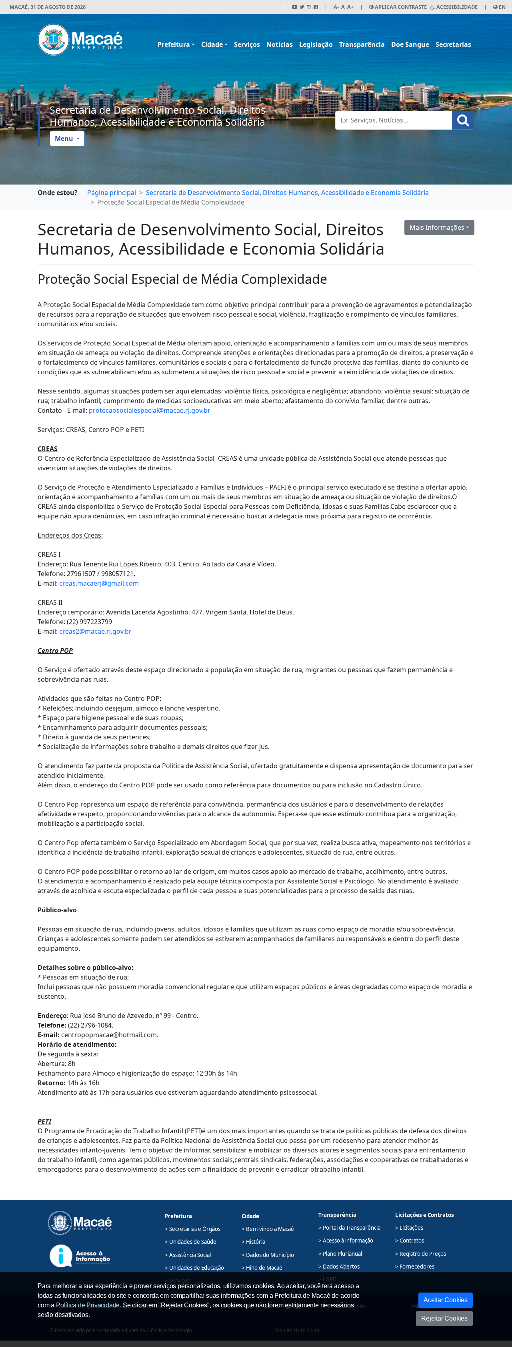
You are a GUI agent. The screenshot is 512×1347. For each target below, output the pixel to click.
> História (253, 1241)
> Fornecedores (414, 1266)
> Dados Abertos (339, 1266)
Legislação (316, 44)
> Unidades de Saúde (190, 1241)
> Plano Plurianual (340, 1253)
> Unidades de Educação (194, 1267)
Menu (65, 138)
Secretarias (453, 44)
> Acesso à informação (345, 1240)
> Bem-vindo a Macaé (268, 1229)
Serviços (247, 44)
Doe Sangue (410, 44)
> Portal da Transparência (349, 1227)
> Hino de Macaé (262, 1267)
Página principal (111, 192)
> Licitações (409, 1227)
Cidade (212, 44)
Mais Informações (437, 227)
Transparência (362, 44)
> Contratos (409, 1240)
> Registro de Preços (420, 1253)
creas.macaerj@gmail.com (99, 583)
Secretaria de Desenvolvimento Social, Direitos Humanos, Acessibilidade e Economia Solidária (158, 115)
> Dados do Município (268, 1255)
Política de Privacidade (88, 1305)
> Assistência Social (188, 1255)
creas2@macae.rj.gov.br (95, 631)
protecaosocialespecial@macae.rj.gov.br (149, 410)
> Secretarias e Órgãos (192, 1229)
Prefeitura (174, 44)
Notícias (279, 44)
